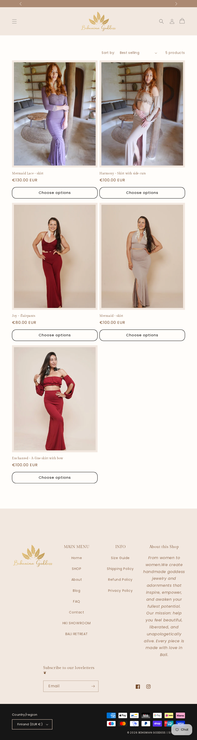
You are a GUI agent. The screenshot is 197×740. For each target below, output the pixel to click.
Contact (76, 612)
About (76, 579)
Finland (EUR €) (30, 724)
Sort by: (108, 52)
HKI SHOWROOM (76, 623)
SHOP (76, 568)
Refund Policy (120, 579)
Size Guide (120, 557)
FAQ (76, 601)
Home (76, 557)
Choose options (56, 192)
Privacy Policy (120, 590)
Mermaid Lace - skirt (27, 173)
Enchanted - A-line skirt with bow (37, 458)
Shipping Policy (120, 568)
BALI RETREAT (76, 634)
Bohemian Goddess (152, 732)
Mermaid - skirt (111, 316)
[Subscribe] (93, 686)
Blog (76, 590)
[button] (14, 21)
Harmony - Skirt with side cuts (122, 173)
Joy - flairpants (23, 316)
